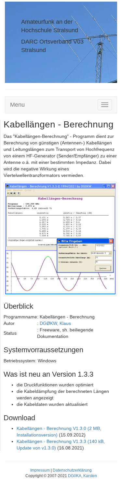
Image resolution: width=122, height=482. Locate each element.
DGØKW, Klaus (55, 323)
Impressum (40, 470)
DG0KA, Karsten (82, 476)
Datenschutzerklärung (72, 470)
